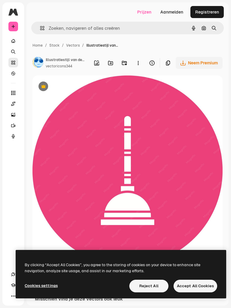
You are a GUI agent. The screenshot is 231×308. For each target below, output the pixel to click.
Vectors (73, 45)
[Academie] (13, 285)
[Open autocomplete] (40, 28)
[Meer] (13, 296)
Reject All (149, 285)
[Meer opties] (138, 63)
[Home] (13, 41)
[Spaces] (13, 104)
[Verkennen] (13, 73)
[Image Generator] (13, 114)
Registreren (207, 12)
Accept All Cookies (195, 285)
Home (37, 45)
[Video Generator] (13, 125)
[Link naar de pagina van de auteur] (37, 63)
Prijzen (144, 12)
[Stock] (13, 62)
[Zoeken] (13, 52)
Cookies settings (41, 285)
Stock (54, 45)
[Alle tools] (13, 93)
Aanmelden (171, 12)
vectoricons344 (59, 66)
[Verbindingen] (13, 274)
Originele (72, 87)
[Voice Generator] (13, 136)
